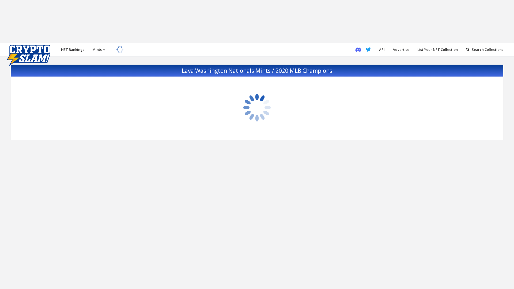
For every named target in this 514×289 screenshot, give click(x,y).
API (382, 49)
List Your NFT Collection (437, 49)
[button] (98, 49)
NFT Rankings (72, 49)
